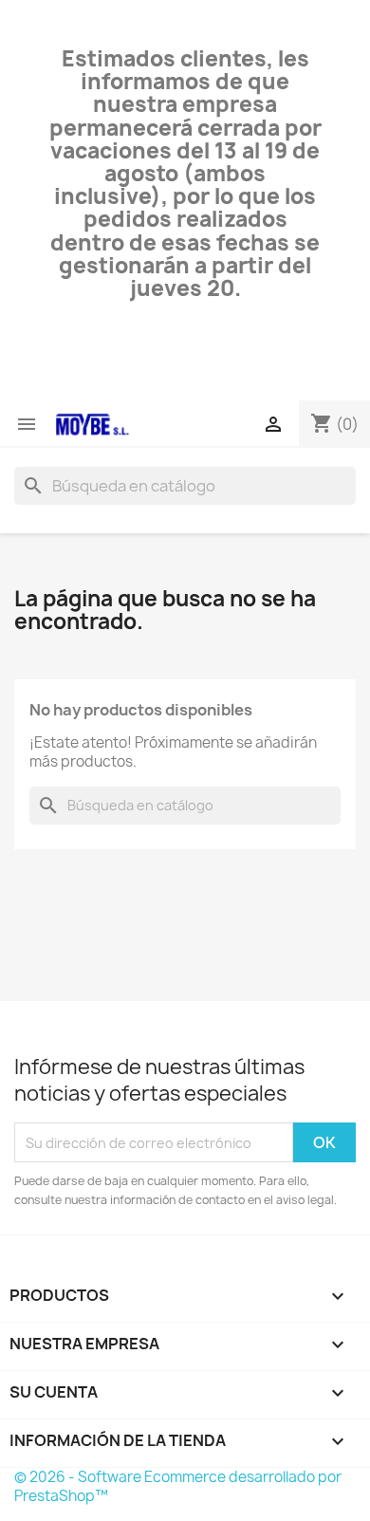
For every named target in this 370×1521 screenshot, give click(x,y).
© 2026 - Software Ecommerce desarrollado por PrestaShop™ (178, 1486)
